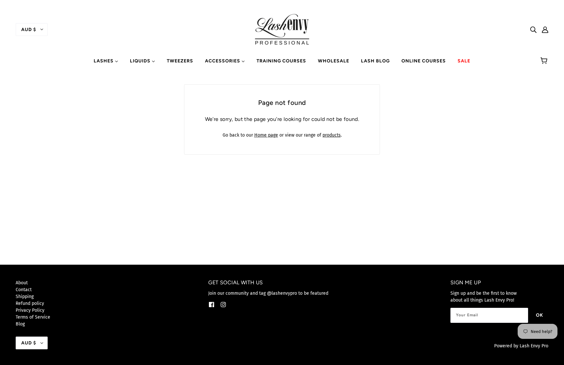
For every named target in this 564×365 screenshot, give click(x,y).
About (22, 283)
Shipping (25, 296)
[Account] (545, 29)
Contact (24, 289)
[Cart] (545, 61)
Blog (20, 324)
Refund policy (30, 303)
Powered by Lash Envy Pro (521, 346)
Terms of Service (33, 317)
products (331, 135)
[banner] (282, 29)
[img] (533, 29)
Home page (266, 135)
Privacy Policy (30, 310)
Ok (539, 315)
